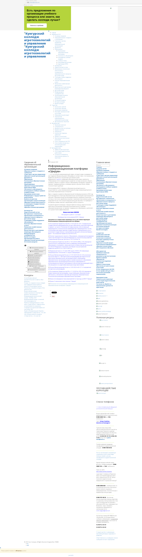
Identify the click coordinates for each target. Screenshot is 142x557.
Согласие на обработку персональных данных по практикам (62, 156)
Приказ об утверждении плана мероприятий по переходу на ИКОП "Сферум (71, 279)
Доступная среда (59, 90)
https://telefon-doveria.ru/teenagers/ (103, 422)
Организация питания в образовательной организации (61, 96)
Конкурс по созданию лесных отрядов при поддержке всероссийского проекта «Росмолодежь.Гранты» (34, 284)
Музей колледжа (59, 103)
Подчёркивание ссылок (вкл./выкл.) (37, 270)
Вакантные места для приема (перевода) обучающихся (63, 87)
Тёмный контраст (34, 259)
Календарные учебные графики (34, 191)
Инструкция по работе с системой (71, 214)
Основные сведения (60, 36)
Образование (58, 49)
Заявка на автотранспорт (62, 149)
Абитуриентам (55, 123)
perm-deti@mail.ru (103, 438)
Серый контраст (34, 261)
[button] (35, 245)
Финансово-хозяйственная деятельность (62, 84)
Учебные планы (62, 60)
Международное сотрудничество (59, 92)
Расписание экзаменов (61, 110)
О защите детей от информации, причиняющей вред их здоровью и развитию (106, 533)
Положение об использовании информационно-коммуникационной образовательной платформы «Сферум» (68, 284)
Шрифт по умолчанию (35, 255)
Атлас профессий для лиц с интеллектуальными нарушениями (62, 144)
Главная (54, 33)
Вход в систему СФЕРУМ (71, 212)
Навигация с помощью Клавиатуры (37, 266)
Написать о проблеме (36, 25)
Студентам (54, 105)
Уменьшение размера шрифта (37, 248)
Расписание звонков (60, 108)
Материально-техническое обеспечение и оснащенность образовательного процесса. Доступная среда (33, 216)
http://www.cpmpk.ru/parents (104, 471)
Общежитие (58, 131)
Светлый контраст (34, 257)
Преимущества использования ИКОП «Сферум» (71, 217)
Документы (58, 47)
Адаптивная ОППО (63, 64)
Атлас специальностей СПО (62, 141)
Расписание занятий (60, 107)
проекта (59, 179)
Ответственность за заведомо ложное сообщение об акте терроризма (107, 538)
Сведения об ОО (56, 34)
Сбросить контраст (34, 264)
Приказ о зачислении (60, 136)
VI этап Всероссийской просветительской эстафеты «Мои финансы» (33, 279)
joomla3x (71, 555)
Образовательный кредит (62, 115)
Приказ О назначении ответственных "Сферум (63, 281)
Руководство (58, 65)
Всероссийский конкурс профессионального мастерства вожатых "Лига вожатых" (33, 292)
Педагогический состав (61, 67)
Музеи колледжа (29, 237)
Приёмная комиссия (60, 125)
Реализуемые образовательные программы (63, 52)
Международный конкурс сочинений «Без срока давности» (34, 300)
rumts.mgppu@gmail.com (103, 510)
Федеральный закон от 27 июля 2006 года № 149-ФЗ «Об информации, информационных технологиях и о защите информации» (68, 251)
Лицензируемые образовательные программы (33, 185)
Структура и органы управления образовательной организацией (60, 43)
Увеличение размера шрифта (37, 252)
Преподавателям (56, 148)
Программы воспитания (64, 62)
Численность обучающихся (65, 56)
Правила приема (59, 130)
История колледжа (60, 102)
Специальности (59, 126)
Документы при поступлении (62, 128)
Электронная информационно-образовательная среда (61, 118)
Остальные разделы (60, 100)
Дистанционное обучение (62, 121)
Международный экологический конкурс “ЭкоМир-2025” (32, 297)
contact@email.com (34, 2)
